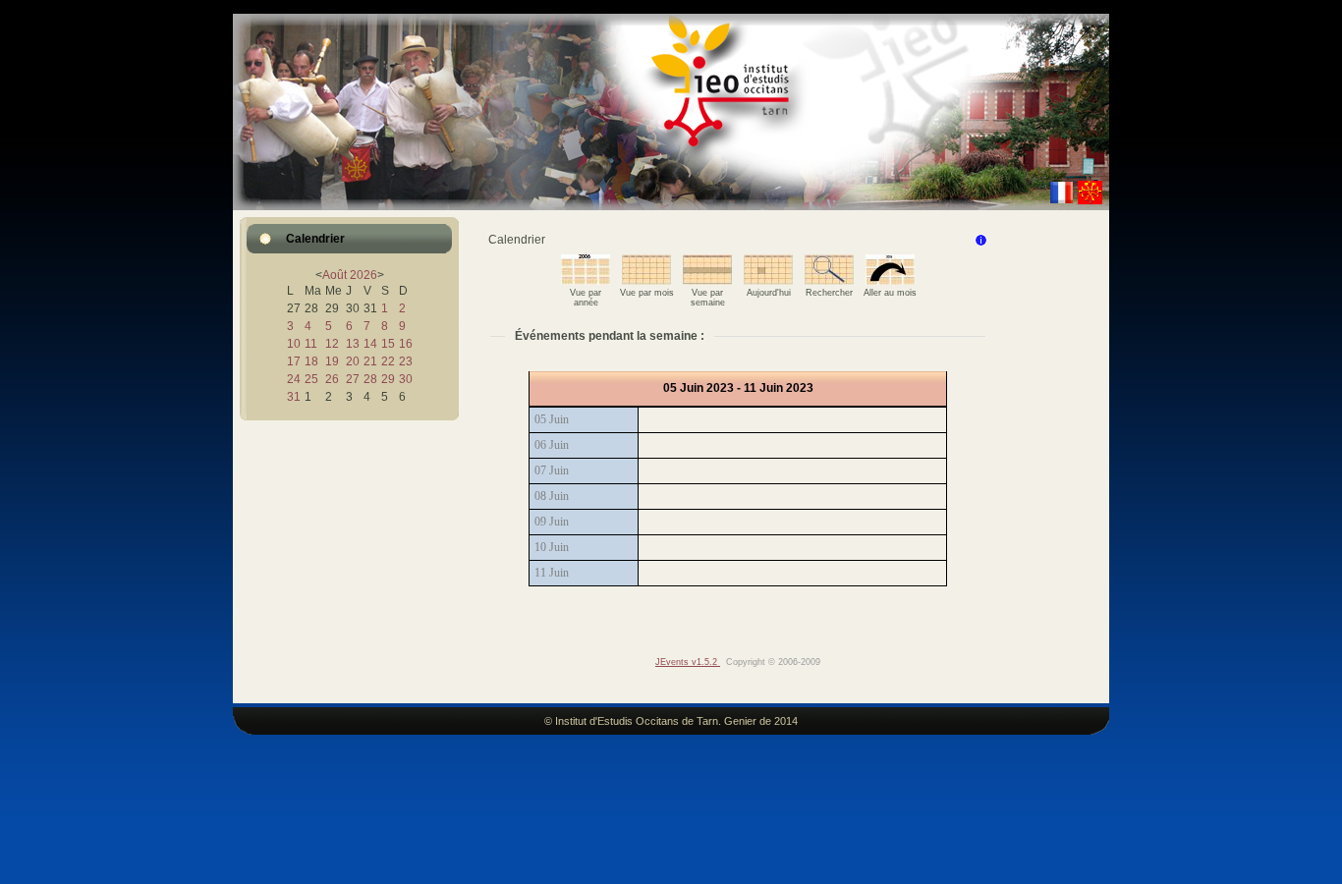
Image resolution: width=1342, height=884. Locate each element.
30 (406, 379)
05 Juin (551, 419)
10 (294, 344)
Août (334, 275)
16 (406, 344)
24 (294, 379)
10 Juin (551, 547)
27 (353, 379)
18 (311, 361)
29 (388, 379)
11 (311, 344)
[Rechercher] (829, 281)
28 (370, 379)
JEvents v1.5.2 (687, 662)
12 (332, 344)
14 (370, 344)
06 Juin (551, 445)
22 (388, 361)
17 (294, 361)
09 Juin (551, 521)
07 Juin (551, 470)
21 (370, 361)
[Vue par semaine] (707, 281)
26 (332, 379)
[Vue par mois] (646, 281)
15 (388, 344)
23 (406, 361)
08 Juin (551, 496)
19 (332, 361)
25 (311, 379)
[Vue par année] (585, 281)
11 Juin (551, 573)
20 (353, 361)
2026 (363, 275)
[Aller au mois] (890, 281)
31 (294, 397)
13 (353, 344)
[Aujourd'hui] (768, 281)
